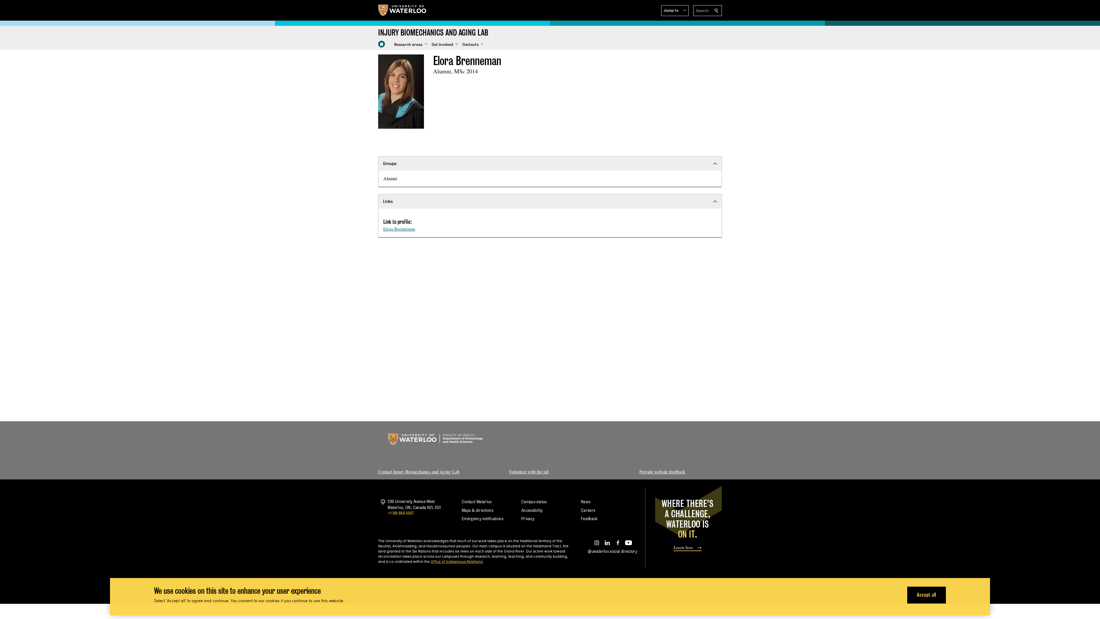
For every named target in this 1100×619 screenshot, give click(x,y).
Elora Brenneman (399, 229)
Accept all (926, 595)
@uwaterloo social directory (612, 551)
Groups (389, 163)
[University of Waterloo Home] (402, 10)
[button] (674, 10)
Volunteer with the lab (529, 472)
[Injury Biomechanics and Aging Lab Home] (381, 44)
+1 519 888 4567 (401, 513)
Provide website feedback (662, 472)
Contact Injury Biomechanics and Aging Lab (418, 472)
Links (388, 201)
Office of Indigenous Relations (457, 561)
